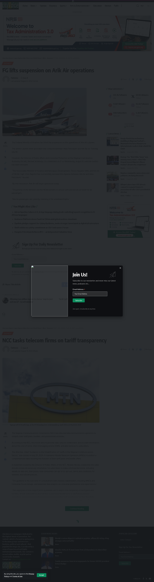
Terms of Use (17, 576)
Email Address (79, 289)
